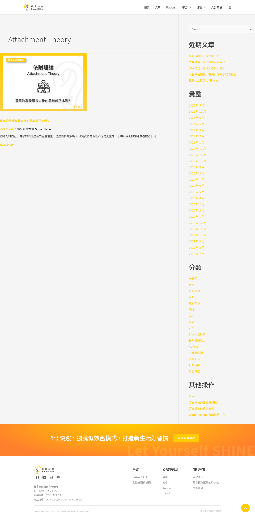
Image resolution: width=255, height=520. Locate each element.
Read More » (8, 144)
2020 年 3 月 (196, 204)
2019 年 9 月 (196, 241)
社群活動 (194, 365)
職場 (191, 309)
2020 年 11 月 (197, 155)
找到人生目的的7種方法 (203, 80)
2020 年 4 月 (196, 198)
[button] (189, 7)
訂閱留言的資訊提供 (201, 408)
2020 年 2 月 (196, 210)
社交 (191, 285)
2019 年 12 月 (197, 223)
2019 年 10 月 (197, 235)
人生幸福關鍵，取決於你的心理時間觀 (212, 74)
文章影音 (194, 359)
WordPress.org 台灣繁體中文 (207, 414)
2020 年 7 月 (196, 179)
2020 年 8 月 (196, 173)
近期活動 (194, 291)
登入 (191, 396)
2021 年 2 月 (196, 136)
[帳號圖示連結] (230, 7)
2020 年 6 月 (196, 185)
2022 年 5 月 (196, 105)
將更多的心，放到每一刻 (204, 56)
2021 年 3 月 (196, 130)
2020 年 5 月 (196, 192)
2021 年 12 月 (197, 111)
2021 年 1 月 (196, 142)
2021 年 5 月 (196, 124)
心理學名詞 (7, 129)
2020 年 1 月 (196, 216)
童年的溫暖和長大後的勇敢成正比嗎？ (25, 120)
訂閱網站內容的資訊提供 (204, 402)
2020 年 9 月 (196, 167)
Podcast (194, 346)
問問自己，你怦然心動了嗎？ (207, 68)
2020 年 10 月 (197, 161)
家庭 (191, 297)
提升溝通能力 (197, 340)
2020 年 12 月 (197, 148)
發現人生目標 (197, 334)
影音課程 (194, 371)
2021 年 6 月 (196, 118)
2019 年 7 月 (196, 254)
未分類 (193, 278)
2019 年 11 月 (197, 229)
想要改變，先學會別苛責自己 (207, 62)
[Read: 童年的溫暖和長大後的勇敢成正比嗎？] (43, 82)
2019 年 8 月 (196, 247)
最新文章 (194, 303)
